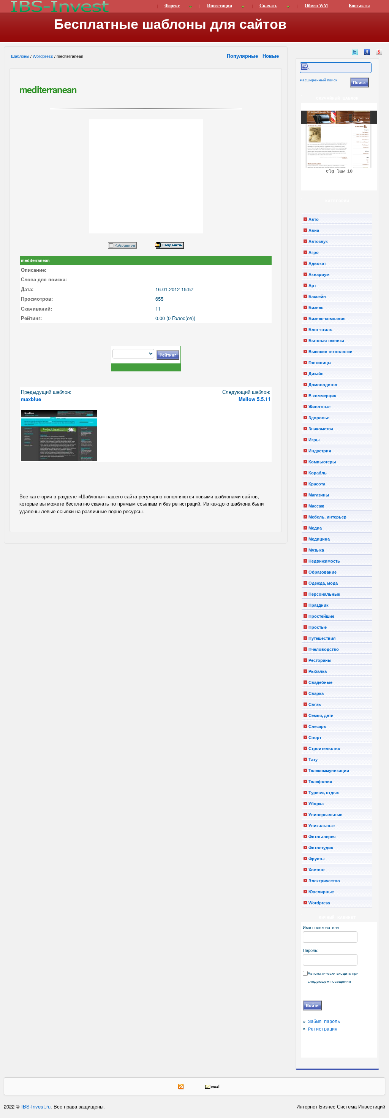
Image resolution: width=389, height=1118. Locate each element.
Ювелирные (321, 892)
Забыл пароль (324, 1021)
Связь (314, 704)
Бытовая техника (326, 340)
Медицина (319, 539)
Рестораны (319, 660)
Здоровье (318, 417)
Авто (313, 219)
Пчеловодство (323, 649)
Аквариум (318, 274)
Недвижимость (324, 561)
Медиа (315, 528)
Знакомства (320, 429)
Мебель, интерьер (327, 517)
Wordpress (43, 56)
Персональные (324, 594)
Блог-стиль (320, 329)
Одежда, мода (323, 583)
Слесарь (317, 726)
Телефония (320, 781)
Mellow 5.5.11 (254, 399)
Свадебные (320, 682)
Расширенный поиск (318, 80)
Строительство (324, 748)
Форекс (172, 5)
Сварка (316, 693)
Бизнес (315, 307)
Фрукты (316, 858)
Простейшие (321, 616)
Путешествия (321, 638)
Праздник (318, 605)
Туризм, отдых (323, 792)
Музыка (316, 550)
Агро (313, 252)
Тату (313, 759)
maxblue (31, 399)
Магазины (318, 495)
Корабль (317, 473)
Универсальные (325, 814)
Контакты (359, 5)
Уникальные (321, 825)
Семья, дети (321, 715)
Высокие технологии (330, 351)
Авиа (313, 230)
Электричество (324, 881)
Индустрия (319, 451)
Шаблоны (20, 56)
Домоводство (322, 384)
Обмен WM (316, 5)
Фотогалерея (321, 836)
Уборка (316, 803)
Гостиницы (319, 362)
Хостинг (316, 869)
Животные (319, 406)
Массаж (316, 506)
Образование (322, 572)
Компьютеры (322, 462)
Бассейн (317, 296)
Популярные (243, 55)
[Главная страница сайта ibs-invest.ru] (59, 6)
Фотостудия (320, 847)
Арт (312, 285)
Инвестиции (219, 5)
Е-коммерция (322, 395)
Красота (316, 484)
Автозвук (318, 241)
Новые (271, 55)
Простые (317, 627)
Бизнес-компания (326, 318)
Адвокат (317, 263)
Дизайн (316, 373)
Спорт (314, 737)
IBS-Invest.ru (36, 1106)
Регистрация (322, 1029)
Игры (313, 440)
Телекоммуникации (328, 770)
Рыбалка (317, 671)
